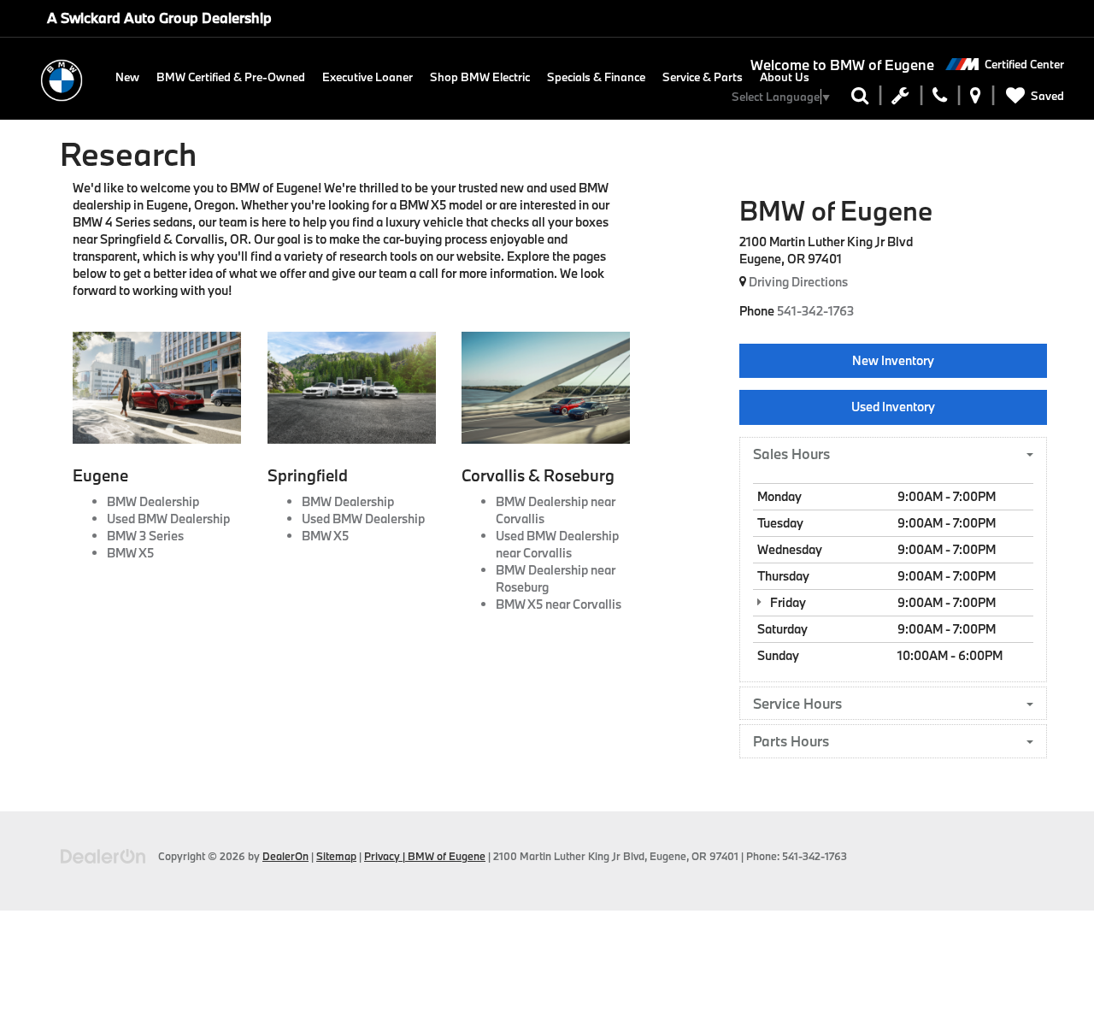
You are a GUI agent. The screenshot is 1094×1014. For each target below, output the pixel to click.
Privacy (382, 856)
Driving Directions (797, 282)
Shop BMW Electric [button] (480, 77)
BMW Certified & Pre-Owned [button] (230, 77)
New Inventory (893, 360)
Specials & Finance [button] (596, 77)
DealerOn (285, 856)
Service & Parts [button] (702, 77)
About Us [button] (784, 77)
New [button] (127, 77)
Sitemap (336, 856)
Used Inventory (893, 406)
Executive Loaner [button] (367, 77)
